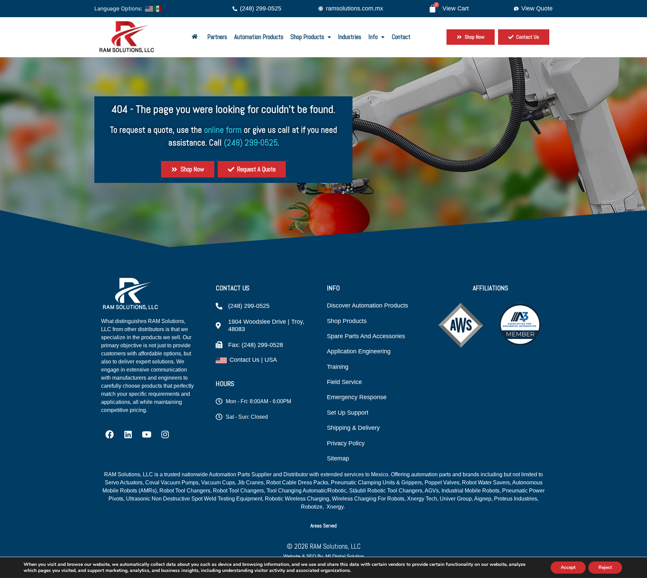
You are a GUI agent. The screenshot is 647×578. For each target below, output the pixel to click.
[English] (149, 8)
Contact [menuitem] (401, 37)
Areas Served (323, 525)
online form (223, 129)
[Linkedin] (128, 434)
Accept (568, 567)
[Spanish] (158, 8)
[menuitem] (196, 37)
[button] (323, 526)
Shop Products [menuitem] (307, 37)
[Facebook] (109, 434)
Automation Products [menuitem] (258, 37)
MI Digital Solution (345, 556)
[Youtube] (146, 434)
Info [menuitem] (373, 37)
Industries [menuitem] (349, 37)
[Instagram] (165, 434)
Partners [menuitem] (217, 37)
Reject (605, 567)
